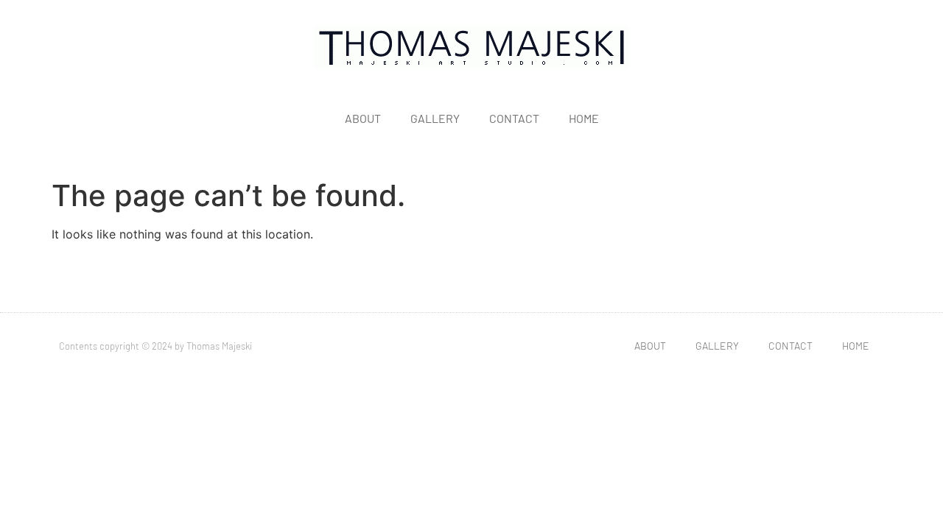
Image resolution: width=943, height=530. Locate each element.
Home (584, 118)
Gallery (435, 118)
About (363, 118)
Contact (514, 118)
